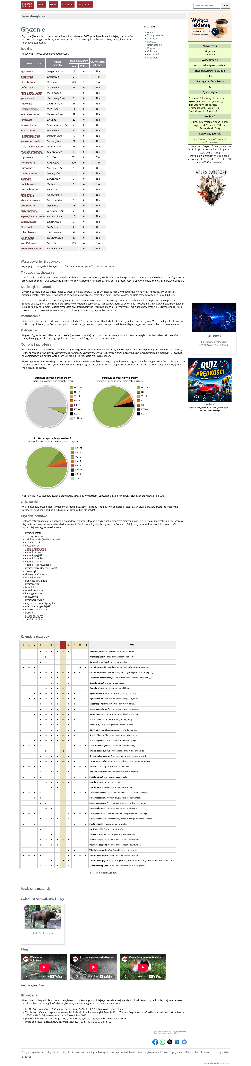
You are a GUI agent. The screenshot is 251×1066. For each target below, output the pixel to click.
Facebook (26, 1056)
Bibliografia (191, 1052)
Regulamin (53, 1052)
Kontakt (205, 1052)
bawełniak (30, 587)
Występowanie (155, 35)
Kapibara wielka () (210, 140)
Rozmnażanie (154, 44)
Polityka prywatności (32, 1052)
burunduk (30, 612)
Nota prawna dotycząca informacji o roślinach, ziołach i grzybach (146, 1052)
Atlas (150, 32)
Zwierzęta (206, 101)
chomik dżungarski (35, 548)
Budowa (151, 41)
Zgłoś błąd (224, 1052)
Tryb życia (152, 38)
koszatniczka (32, 545)
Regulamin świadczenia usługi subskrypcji (85, 1052)
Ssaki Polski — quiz (43, 933)
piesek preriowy (34, 615)
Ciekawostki (153, 54)
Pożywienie (153, 48)
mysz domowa (33, 577)
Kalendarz (152, 57)
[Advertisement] (210, 254)
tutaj (162, 495)
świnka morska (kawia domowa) (42, 539)
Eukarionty (205, 98)
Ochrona (152, 51)
